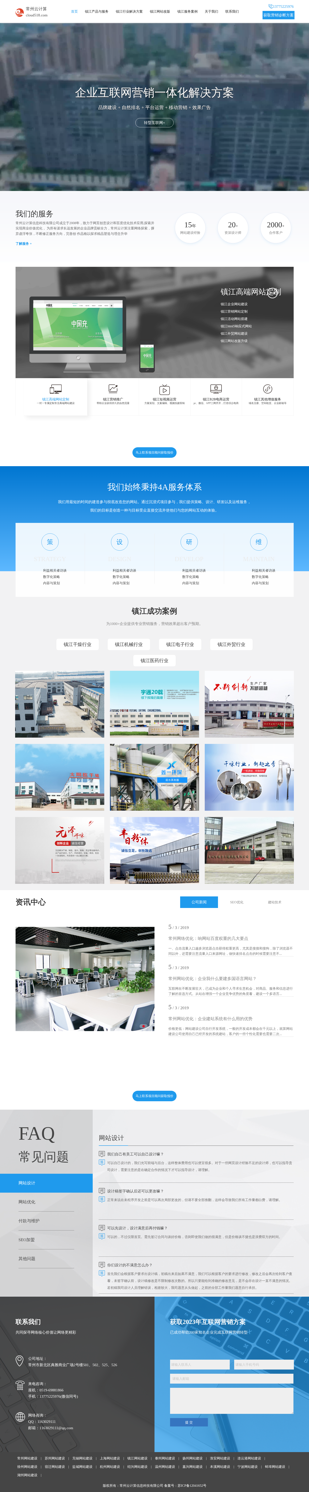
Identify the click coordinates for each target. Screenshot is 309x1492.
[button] (177, 359)
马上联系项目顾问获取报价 (154, 452)
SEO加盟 (26, 1239)
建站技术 (274, 902)
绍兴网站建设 (137, 1466)
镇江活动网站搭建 (234, 319)
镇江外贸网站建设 (234, 333)
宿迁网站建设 (55, 1466)
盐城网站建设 (82, 1466)
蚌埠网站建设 (275, 1466)
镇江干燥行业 (77, 644)
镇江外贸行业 (231, 644)
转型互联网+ (154, 123)
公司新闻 (199, 902)
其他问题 (26, 1258)
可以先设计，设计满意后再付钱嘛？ (137, 1228)
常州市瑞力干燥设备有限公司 (235, 834)
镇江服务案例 (187, 11)
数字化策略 (51, 577)
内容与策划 (51, 583)
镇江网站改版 (160, 11)
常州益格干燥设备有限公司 (233, 760)
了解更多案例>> (37, 713)
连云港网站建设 (249, 1458)
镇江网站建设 (137, 1458)
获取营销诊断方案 (278, 15)
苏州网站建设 (55, 1458)
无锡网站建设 (82, 1458)
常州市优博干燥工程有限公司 (235, 687)
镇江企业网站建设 (234, 304)
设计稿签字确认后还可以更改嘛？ (135, 1191)
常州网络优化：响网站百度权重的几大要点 (208, 938)
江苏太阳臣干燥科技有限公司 (46, 760)
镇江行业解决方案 (129, 11)
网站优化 (26, 1202)
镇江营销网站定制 (234, 311)
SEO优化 (236, 902)
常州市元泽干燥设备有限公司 (46, 834)
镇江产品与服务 (96, 11)
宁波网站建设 (248, 1466)
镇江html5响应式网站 (236, 326)
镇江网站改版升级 (234, 341)
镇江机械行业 (129, 644)
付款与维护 (29, 1220)
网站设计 (26, 1183)
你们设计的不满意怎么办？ (130, 1265)
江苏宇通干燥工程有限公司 (139, 687)
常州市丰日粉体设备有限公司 (140, 834)
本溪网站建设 (220, 1466)
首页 (74, 11)
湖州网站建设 (27, 1475)
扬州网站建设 (192, 1458)
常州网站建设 (27, 1458)
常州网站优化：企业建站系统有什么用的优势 (210, 1018)
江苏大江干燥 (32, 687)
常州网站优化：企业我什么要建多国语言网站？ (212, 978)
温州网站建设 (165, 1466)
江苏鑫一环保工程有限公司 (139, 760)
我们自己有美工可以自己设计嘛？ (135, 1154)
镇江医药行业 (154, 660)
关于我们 (211, 11)
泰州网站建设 (165, 1458)
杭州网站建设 (110, 1466)
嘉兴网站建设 (192, 1466)
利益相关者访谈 (55, 570)
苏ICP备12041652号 (192, 1485)
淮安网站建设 (220, 1458)
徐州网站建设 (27, 1466)
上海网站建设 (110, 1458)
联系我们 (232, 11)
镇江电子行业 (180, 644)
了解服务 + (24, 243)
